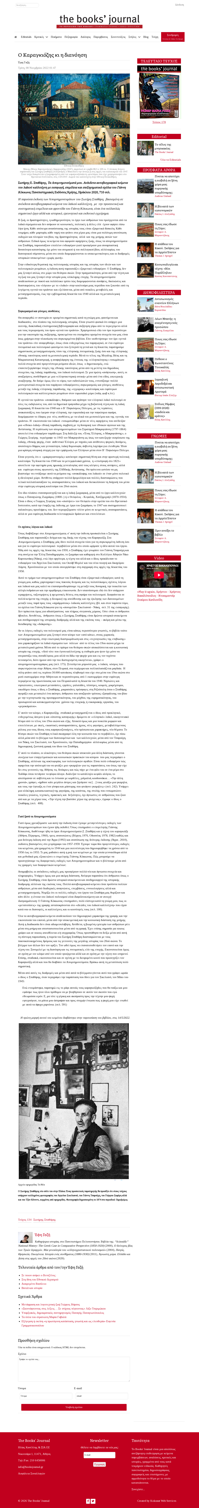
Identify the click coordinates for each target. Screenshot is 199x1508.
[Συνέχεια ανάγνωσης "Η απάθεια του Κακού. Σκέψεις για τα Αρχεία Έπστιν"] (145, 249)
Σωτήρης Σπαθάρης (44, 1219)
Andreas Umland (163, 196)
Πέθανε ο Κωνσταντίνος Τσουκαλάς (164, 363)
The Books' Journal (164, 152)
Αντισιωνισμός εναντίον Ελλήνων (167, 301)
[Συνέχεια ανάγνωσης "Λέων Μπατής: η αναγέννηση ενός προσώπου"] (145, 324)
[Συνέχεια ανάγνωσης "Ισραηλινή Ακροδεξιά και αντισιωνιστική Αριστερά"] (145, 387)
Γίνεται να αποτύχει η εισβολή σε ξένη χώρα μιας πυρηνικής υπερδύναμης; (167, 184)
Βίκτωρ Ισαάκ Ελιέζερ (166, 395)
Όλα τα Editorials (171, 159)
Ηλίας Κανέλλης (162, 371)
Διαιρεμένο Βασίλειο (34, 1283)
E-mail (78, 1388)
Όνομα (22, 1388)
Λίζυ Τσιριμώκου (96, 1308)
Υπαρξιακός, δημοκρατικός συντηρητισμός (46, 1312)
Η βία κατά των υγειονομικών (164, 208)
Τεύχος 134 (24, 1219)
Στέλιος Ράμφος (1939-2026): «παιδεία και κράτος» (165, 410)
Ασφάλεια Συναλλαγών (31, 1473)
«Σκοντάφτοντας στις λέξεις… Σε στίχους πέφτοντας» (53, 1308)
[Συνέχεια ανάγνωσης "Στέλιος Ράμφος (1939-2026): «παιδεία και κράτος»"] (145, 411)
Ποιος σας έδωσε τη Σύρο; (166, 226)
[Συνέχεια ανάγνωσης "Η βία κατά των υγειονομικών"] (145, 209)
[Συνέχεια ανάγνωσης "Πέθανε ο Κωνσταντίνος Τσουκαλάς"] (145, 364)
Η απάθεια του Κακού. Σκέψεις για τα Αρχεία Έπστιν (167, 248)
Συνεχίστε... (138, 1489)
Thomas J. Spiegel (163, 256)
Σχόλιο (22, 1353)
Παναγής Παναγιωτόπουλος (88, 1312)
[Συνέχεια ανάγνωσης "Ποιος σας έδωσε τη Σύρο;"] (145, 229)
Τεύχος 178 (159, 122)
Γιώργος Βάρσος (70, 1304)
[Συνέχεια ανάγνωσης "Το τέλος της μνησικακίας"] (145, 147)
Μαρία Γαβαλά (57, 1317)
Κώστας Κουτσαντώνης (166, 276)
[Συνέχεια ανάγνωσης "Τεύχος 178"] (159, 91)
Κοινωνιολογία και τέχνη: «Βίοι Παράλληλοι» (166, 268)
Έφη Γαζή (24, 62)
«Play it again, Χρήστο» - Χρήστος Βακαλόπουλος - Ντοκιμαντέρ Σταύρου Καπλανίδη (159, 596)
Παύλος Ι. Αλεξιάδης (165, 214)
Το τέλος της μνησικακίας (163, 146)
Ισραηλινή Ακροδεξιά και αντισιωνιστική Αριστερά (164, 385)
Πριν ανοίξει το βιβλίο (164, 532)
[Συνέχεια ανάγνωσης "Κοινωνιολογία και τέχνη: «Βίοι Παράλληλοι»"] (145, 269)
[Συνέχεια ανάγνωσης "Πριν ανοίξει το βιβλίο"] (145, 535)
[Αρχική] (17, 37)
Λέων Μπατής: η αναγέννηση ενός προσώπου (166, 323)
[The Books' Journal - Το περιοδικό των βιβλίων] (99, 20)
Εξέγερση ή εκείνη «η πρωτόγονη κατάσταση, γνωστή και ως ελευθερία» (63, 1321)
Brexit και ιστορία (32, 1288)
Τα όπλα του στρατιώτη (35, 1317)
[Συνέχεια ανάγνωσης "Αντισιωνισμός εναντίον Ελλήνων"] (145, 304)
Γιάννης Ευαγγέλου (164, 330)
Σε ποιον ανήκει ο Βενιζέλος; (39, 1275)
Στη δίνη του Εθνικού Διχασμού (40, 1279)
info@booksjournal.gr (30, 1466)
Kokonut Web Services (163, 1500)
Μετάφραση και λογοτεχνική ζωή (41, 1304)
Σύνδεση (179, 4)
